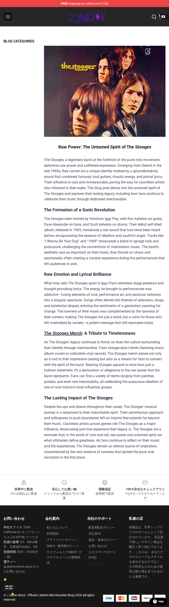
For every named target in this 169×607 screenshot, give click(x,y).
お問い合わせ (97, 546)
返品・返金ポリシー (102, 539)
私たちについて (57, 527)
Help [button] (161, 601)
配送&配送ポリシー (101, 527)
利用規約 (53, 533)
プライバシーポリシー (62, 539)
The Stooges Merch (63, 333)
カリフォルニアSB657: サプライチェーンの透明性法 (64, 557)
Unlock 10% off (9, 587)
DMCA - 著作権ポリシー (63, 546)
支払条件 (94, 533)
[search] (154, 16)
